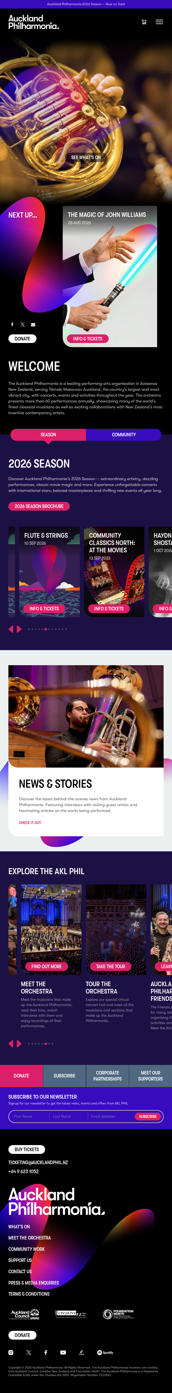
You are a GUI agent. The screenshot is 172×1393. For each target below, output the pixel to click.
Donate (22, 339)
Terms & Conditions (29, 1294)
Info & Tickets (87, 339)
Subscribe (148, 1116)
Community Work (26, 1249)
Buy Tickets (27, 1149)
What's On (19, 1227)
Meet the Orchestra (29, 1238)
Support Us (20, 1260)
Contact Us (20, 1271)
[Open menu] (159, 21)
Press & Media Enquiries (33, 1283)
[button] (12, 324)
